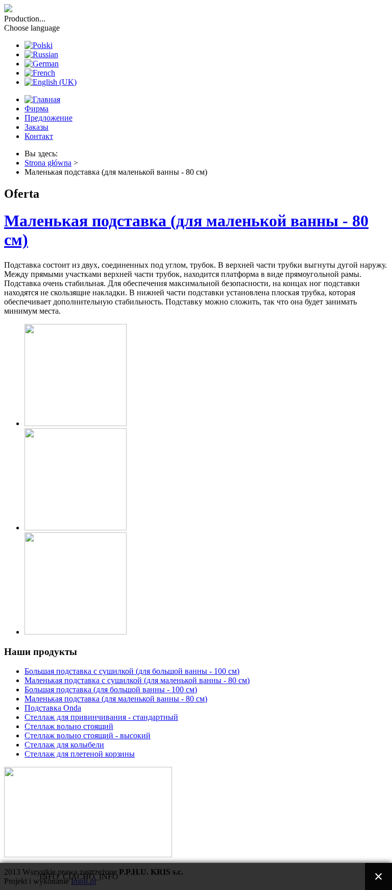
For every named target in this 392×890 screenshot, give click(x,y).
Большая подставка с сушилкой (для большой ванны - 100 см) (131, 671)
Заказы (36, 127)
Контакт (38, 136)
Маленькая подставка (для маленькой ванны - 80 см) (115, 698)
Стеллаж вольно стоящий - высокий (87, 735)
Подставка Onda (52, 708)
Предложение (48, 117)
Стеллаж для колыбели (64, 744)
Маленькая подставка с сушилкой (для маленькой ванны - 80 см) (137, 680)
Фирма (36, 108)
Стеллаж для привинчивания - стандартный (101, 717)
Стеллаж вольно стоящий (68, 726)
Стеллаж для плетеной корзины (79, 754)
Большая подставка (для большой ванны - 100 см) (110, 689)
